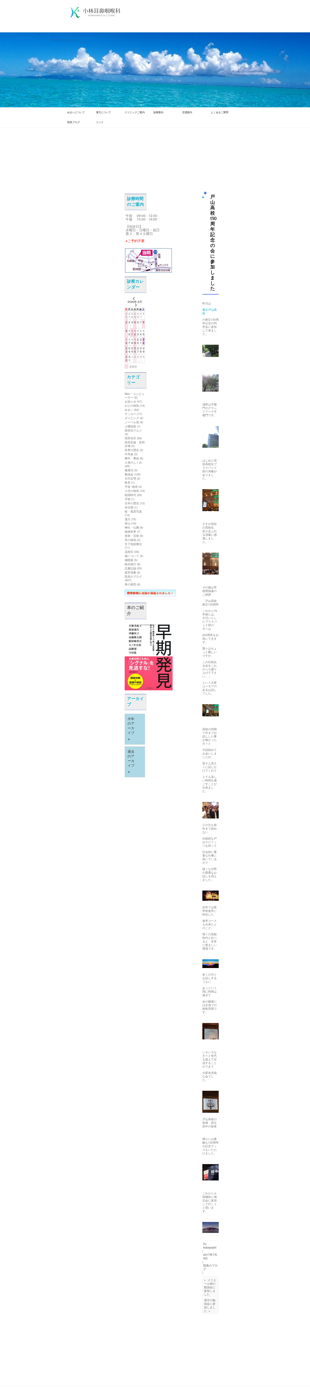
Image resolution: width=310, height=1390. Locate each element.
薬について (132, 556)
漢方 (127, 519)
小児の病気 (132, 491)
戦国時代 (130, 495)
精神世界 (130, 531)
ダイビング (132, 418)
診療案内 (158, 112)
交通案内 (187, 112)
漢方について (103, 112)
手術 (127, 499)
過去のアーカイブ (131, 762)
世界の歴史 (132, 450)
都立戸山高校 (209, 311)
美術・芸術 (132, 536)
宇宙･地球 (131, 487)
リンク (100, 122)
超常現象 (130, 572)
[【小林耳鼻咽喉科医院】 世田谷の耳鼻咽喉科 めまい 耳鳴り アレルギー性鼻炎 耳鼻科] (95, 12)
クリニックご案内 (135, 112)
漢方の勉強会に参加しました (209, 1305)
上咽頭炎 (130, 426)
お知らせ (130, 401)
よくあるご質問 (219, 112)
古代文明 (130, 478)
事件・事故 (132, 458)
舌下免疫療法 (133, 544)
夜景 (127, 482)
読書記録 (130, 568)
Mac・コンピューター (134, 395)
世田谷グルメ (133, 430)
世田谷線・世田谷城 (135, 444)
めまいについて (76, 112)
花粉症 (129, 552)
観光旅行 (130, 564)
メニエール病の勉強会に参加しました (210, 1287)
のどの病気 (132, 405)
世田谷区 (130, 438)
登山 (127, 523)
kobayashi (209, 1247)
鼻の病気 (130, 584)
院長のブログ (133, 576)
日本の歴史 (132, 503)
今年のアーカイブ (131, 729)
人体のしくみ (133, 462)
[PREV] (134, 298)
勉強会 (129, 474)
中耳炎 (129, 454)
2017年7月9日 (210, 1256)
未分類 (129, 507)
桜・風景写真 (133, 511)
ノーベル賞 (132, 422)
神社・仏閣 (132, 527)
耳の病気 (130, 540)
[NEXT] (134, 305)
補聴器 (129, 560)
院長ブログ (73, 122)
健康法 (129, 470)
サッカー (130, 414)
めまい (129, 410)
